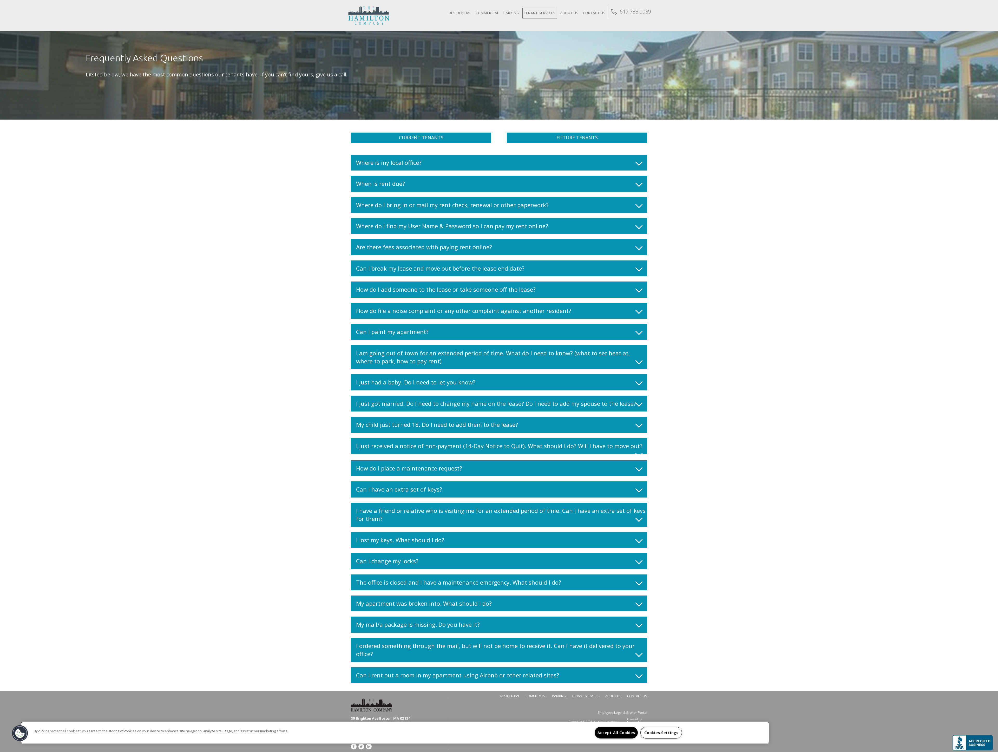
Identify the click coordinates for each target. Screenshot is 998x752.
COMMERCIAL (536, 696)
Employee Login (610, 712)
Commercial (487, 12)
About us (569, 12)
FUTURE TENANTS (577, 137)
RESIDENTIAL (510, 696)
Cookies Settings (661, 732)
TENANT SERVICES (586, 696)
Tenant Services (540, 13)
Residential (460, 12)
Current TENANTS (421, 137)
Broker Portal (636, 712)
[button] (20, 733)
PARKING (559, 696)
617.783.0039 (635, 11)
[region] (395, 733)
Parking (511, 12)
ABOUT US (613, 696)
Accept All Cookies (616, 732)
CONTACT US (637, 696)
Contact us (594, 12)
